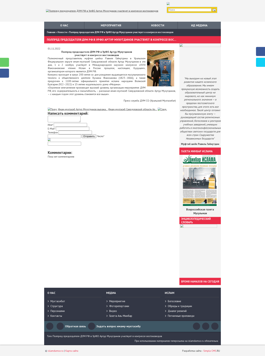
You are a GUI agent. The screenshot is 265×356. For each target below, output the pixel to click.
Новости (157, 25)
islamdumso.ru (55, 350)
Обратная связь (75, 326)
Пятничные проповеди (181, 316)
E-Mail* (51, 128)
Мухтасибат (57, 301)
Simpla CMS (209, 350)
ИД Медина (199, 25)
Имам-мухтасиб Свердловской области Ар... (132, 109)
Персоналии (57, 311)
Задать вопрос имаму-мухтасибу (118, 326)
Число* (100, 136)
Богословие (174, 301)
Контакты (56, 316)
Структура (56, 306)
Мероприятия (111, 25)
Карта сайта (71, 350)
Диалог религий (177, 311)
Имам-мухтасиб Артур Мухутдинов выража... (83, 109)
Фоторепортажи (119, 306)
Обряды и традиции (180, 306)
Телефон (53, 132)
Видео (113, 311)
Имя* (50, 124)
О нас (64, 25)
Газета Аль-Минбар (120, 316)
